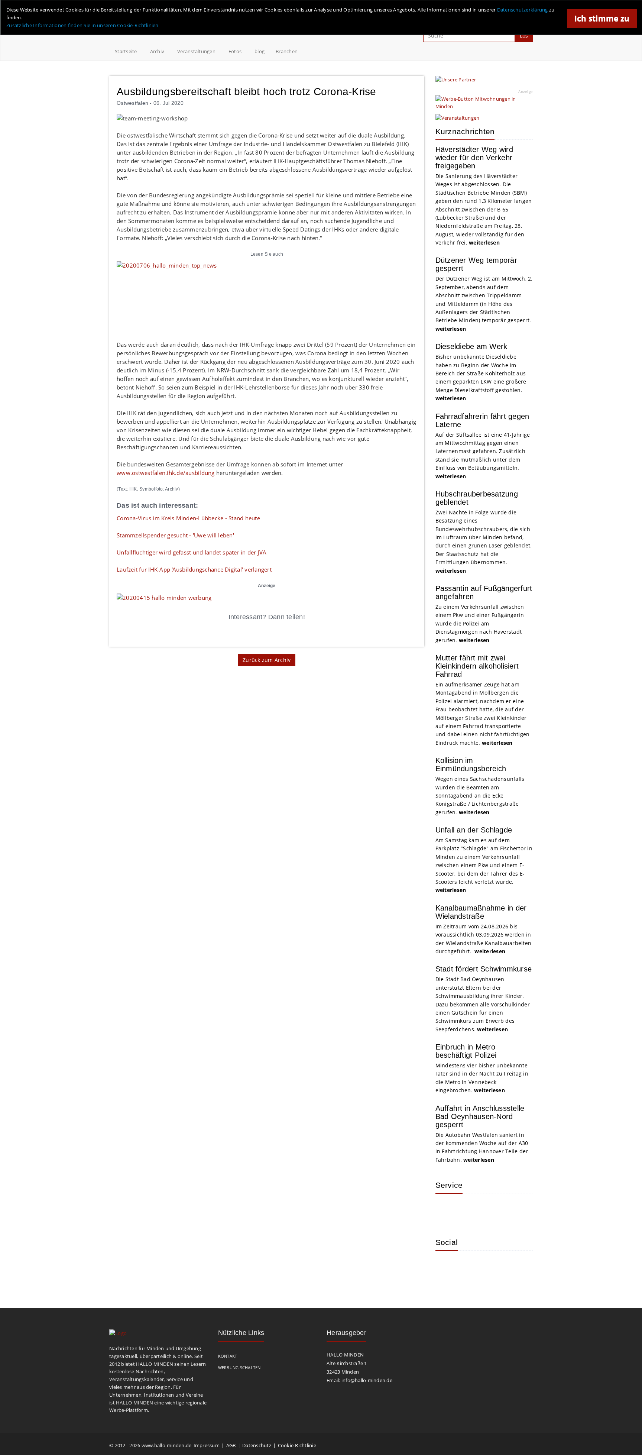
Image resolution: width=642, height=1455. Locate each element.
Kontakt (227, 1356)
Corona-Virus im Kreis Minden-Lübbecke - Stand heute (188, 518)
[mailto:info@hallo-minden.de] (164, 597)
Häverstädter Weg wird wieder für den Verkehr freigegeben (474, 157)
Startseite (126, 51)
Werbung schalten (239, 1367)
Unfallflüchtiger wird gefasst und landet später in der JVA (192, 552)
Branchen (287, 51)
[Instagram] (446, 1267)
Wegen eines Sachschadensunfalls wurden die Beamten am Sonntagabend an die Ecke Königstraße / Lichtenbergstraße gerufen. (480, 795)
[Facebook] (471, 1267)
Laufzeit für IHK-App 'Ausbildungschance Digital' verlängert (194, 569)
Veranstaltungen (196, 51)
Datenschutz (256, 1445)
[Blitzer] (471, 1210)
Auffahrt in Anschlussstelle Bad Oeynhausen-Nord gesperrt (480, 1116)
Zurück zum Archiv (267, 659)
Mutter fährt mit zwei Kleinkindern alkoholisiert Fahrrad (477, 666)
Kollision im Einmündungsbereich (470, 764)
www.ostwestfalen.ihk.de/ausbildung (166, 472)
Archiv (157, 51)
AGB (231, 1445)
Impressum (207, 1445)
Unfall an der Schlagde (473, 830)
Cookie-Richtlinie (297, 1445)
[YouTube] (495, 1267)
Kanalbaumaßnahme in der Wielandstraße (481, 912)
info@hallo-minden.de (366, 1380)
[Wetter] (446, 1210)
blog (259, 51)
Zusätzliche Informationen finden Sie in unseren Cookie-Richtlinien (82, 25)
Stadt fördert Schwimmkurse (483, 969)
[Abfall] (495, 1210)
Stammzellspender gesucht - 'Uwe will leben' (175, 535)
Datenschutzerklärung (522, 9)
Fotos (234, 51)
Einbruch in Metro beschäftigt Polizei (466, 1051)
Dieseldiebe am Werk (471, 346)
